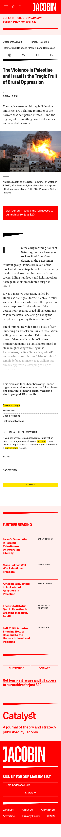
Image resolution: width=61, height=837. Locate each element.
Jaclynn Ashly (45, 539)
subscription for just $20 (19, 21)
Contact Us (48, 810)
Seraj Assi (10, 96)
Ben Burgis (44, 628)
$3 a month (29, 394)
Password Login (11, 405)
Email (6, 457)
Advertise (9, 816)
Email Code (9, 411)
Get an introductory (17, 18)
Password (10, 470)
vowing (12, 356)
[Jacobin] (44, 7)
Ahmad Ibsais (45, 583)
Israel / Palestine (40, 42)
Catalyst (8, 810)
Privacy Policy (31, 816)
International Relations (15, 48)
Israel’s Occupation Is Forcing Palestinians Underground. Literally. (15, 546)
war (53, 327)
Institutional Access (13, 421)
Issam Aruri (44, 565)
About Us (27, 810)
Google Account (11, 416)
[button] (6, 7)
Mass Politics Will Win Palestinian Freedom (14, 568)
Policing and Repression (42, 48)
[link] (20, 7)
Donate (44, 668)
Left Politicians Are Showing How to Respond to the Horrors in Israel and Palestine (16, 635)
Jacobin (36, 18)
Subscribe (16, 668)
